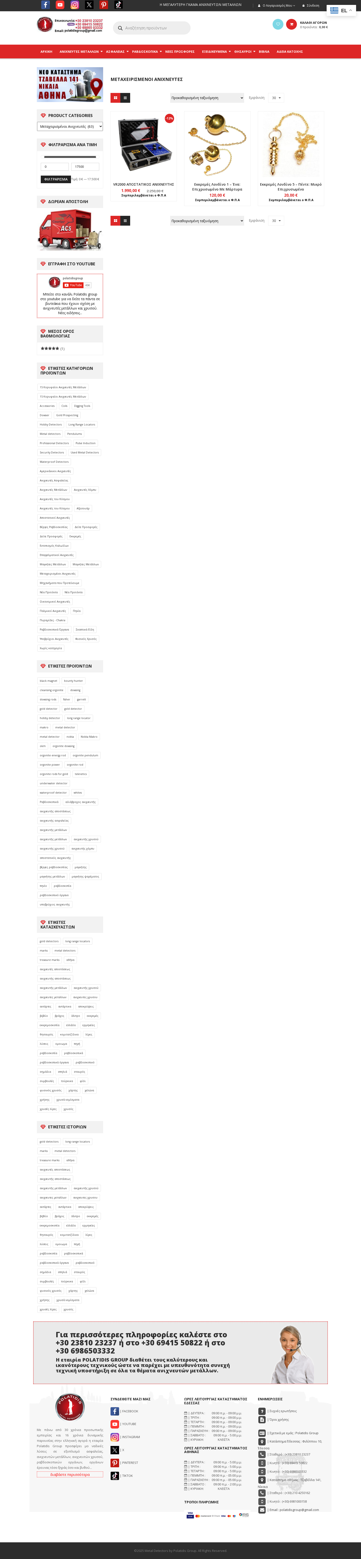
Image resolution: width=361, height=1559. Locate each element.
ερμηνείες (89, 1025)
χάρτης (73, 1090)
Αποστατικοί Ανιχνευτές (55, 517)
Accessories (47, 406)
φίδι (83, 1081)
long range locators (77, 941)
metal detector (65, 727)
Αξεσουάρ (83, 508)
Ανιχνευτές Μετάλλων (53, 489)
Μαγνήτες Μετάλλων (53, 564)
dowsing (75, 690)
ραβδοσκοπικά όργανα (54, 1062)
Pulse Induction (86, 443)
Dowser (44, 415)
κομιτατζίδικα (69, 1034)
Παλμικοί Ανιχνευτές (53, 611)
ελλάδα (71, 1025)
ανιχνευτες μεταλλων (53, 997)
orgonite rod (75, 764)
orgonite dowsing (63, 746)
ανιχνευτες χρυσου (85, 997)
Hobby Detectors (51, 424)
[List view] (125, 98)
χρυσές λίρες (48, 1109)
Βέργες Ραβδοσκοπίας (54, 527)
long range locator (79, 718)
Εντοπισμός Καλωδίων (54, 545)
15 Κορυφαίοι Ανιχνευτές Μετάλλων (63, 387)
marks (44, 950)
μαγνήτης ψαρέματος (85, 876)
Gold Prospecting (67, 415)
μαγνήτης (81, 867)
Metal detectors (50, 434)
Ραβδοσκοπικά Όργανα (54, 629)
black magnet (48, 681)
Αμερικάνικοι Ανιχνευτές (55, 471)
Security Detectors (52, 452)
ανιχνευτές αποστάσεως (55, 969)
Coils (64, 406)
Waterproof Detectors (54, 462)
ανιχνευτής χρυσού (86, 839)
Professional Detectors (54, 443)
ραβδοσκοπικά (73, 1053)
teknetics (81, 774)
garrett (81, 699)
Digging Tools (82, 406)
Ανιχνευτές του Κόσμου (55, 499)
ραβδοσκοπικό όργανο (54, 895)
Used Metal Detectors (85, 452)
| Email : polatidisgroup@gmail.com (292, 1509)
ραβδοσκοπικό (85, 1062)
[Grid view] (115, 98)
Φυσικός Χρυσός (86, 639)
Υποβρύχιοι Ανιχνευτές (54, 639)
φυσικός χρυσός (51, 1090)
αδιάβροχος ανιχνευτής (80, 802)
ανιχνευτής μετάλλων (53, 830)
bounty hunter (73, 681)
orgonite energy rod (53, 755)
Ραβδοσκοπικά (49, 802)
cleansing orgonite (51, 690)
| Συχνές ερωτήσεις (281, 1411)
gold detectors (49, 941)
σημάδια (45, 1071)
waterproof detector (53, 792)
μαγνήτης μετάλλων (52, 876)
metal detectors (65, 950)
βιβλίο (44, 1016)
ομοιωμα (61, 1043)
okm (43, 746)
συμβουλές (47, 1081)
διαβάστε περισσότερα (70, 1474)
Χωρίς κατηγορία (51, 648)
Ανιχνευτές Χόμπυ (85, 489)
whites (78, 792)
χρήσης (45, 1099)
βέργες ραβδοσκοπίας (54, 867)
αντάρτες (45, 1006)
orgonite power (50, 764)
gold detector (48, 708)
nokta (70, 736)
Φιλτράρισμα (56, 179)
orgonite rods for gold (54, 774)
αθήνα (70, 960)
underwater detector (54, 783)
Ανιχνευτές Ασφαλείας (54, 480)
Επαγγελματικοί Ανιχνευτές (57, 555)
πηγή (77, 1043)
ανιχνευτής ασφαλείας (54, 820)
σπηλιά (62, 1071)
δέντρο (75, 1016)
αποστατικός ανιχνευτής (55, 858)
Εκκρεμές (75, 536)
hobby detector (50, 718)
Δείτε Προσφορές (86, 527)
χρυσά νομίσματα (67, 1099)
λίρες (88, 1034)
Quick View (144, 135)
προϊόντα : (314, 27)
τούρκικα (67, 1081)
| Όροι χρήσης (277, 1419)
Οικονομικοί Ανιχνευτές (55, 601)
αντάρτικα (64, 1006)
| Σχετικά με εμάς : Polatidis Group (292, 1433)
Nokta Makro (89, 736)
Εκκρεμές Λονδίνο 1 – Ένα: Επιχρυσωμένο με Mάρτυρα (217, 187)
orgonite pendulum (85, 755)
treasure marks (49, 960)
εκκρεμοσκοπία (49, 1025)
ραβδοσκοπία (62, 886)
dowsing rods (48, 699)
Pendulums (74, 434)
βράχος (59, 1016)
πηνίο (43, 886)
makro (44, 727)
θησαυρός (46, 1034)
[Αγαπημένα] (278, 24)
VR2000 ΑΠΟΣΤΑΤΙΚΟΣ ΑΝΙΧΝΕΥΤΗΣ (143, 184)
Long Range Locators (82, 424)
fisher (66, 699)
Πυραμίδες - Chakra (52, 620)
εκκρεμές (92, 1016)
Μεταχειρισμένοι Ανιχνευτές (58, 573)
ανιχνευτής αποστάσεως (55, 811)
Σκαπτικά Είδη (85, 629)
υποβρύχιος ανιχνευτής (55, 904)
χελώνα (89, 1090)
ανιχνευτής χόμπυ (82, 848)
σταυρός (79, 1071)
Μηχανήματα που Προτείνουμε (59, 583)
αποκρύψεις (86, 1006)
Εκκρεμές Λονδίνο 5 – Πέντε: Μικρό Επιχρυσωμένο (291, 187)
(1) (53, 348)
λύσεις (44, 1043)
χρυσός (68, 1109)
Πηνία (77, 611)
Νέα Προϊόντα (49, 592)
